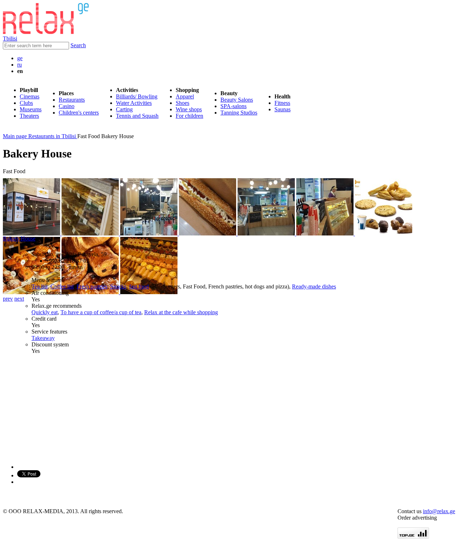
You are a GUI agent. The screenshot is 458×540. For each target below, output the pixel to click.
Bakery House (19, 238)
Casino (66, 106)
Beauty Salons (236, 100)
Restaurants (72, 100)
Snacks (118, 286)
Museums (31, 109)
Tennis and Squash (137, 116)
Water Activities (134, 103)
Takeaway (43, 338)
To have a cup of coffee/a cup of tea (100, 312)
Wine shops (189, 109)
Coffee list (62, 286)
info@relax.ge (439, 511)
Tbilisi (10, 38)
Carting (124, 109)
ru (19, 65)
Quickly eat (44, 312)
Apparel (185, 96)
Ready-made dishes (314, 286)
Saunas (282, 109)
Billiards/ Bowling (136, 96)
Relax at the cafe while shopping (181, 312)
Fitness (282, 103)
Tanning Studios (238, 113)
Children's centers (79, 113)
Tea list (39, 286)
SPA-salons (233, 106)
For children (189, 116)
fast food (139, 286)
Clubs (26, 103)
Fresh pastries (92, 286)
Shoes (182, 103)
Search (78, 45)
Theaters (29, 116)
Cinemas (29, 96)
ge (20, 58)
